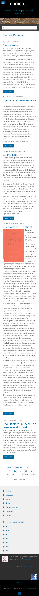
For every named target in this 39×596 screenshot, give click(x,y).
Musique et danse (12, 507)
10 (9, 471)
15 (7, 474)
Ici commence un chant (17, 227)
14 (32, 471)
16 (13, 474)
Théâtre (8, 515)
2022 (7, 527)
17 (18, 474)
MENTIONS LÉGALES (19, 582)
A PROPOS (17, 11)
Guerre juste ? (12, 154)
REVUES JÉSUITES (25, 566)
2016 (7, 551)
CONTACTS (19, 13)
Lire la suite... (8, 91)
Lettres (8, 499)
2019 (7, 539)
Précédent (19, 467)
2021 (7, 531)
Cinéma (8, 491)
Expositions (9, 495)
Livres (8, 503)
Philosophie (9, 511)
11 (15, 471)
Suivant (25, 474)
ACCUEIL (8, 11)
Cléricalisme (10, 45)
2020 (7, 535)
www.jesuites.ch (28, 559)
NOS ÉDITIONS (27, 11)
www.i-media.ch (31, 588)
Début (10, 467)
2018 (7, 543)
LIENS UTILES (12, 566)
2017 (7, 547)
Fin (33, 474)
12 (20, 471)
